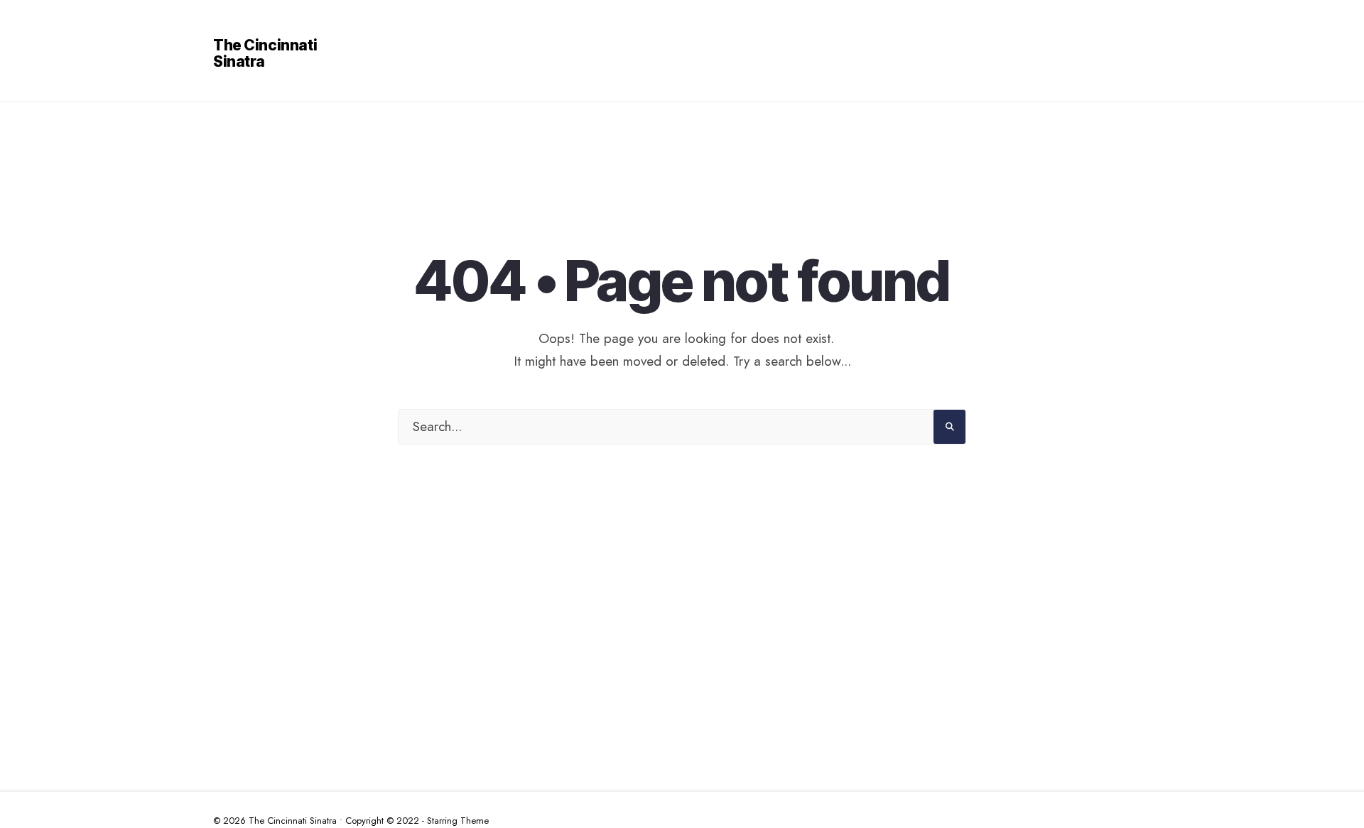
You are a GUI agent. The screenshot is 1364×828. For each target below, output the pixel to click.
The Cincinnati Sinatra (265, 53)
